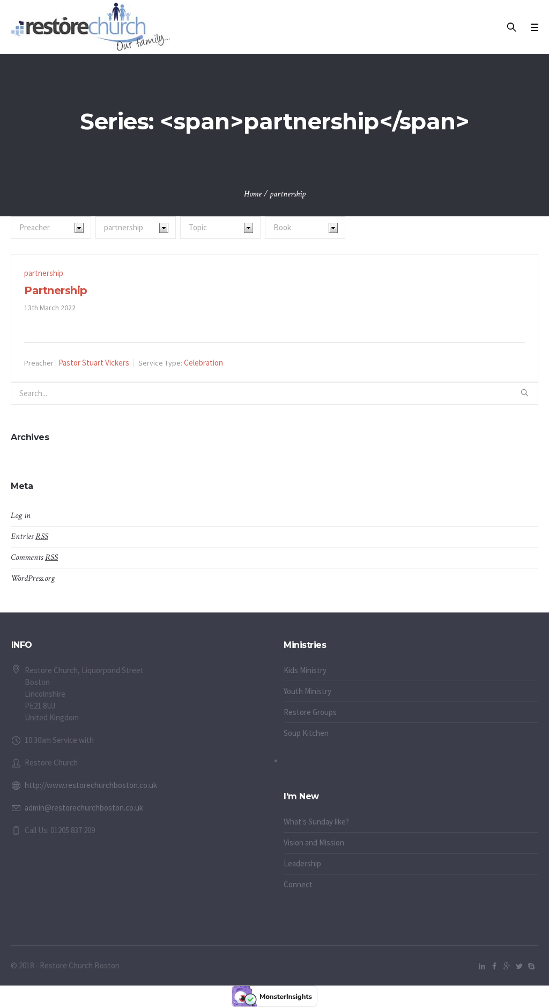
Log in (21, 515)
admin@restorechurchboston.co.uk (84, 807)
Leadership (302, 863)
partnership (43, 273)
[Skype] (531, 966)
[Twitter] (519, 966)
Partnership (55, 290)
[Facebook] (494, 966)
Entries (29, 536)
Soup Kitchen (306, 733)
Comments (34, 557)
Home (253, 194)
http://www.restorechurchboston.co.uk (91, 785)
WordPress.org (33, 578)
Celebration (203, 362)
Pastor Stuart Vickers (93, 362)
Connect (298, 884)
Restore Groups (310, 712)
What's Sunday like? (316, 821)
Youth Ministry (307, 691)
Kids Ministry (305, 670)
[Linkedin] (482, 966)
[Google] (506, 966)
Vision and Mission (314, 842)
